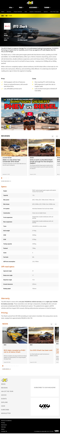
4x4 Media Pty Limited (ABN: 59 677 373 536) (44, 431)
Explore (4, 402)
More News (5, 369)
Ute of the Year (54, 11)
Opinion (46, 11)
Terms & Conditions (6, 420)
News (2, 11)
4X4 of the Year (7, 391)
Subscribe (5, 410)
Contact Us (4, 431)
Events (4, 399)
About (2, 429)
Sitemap (3, 427)
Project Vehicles (18, 11)
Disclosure (4, 425)
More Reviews (5, 181)
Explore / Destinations (35, 11)
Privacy (3, 422)
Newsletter (6, 413)
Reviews (9, 11)
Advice (3, 395)
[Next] (58, 12)
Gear (26, 11)
